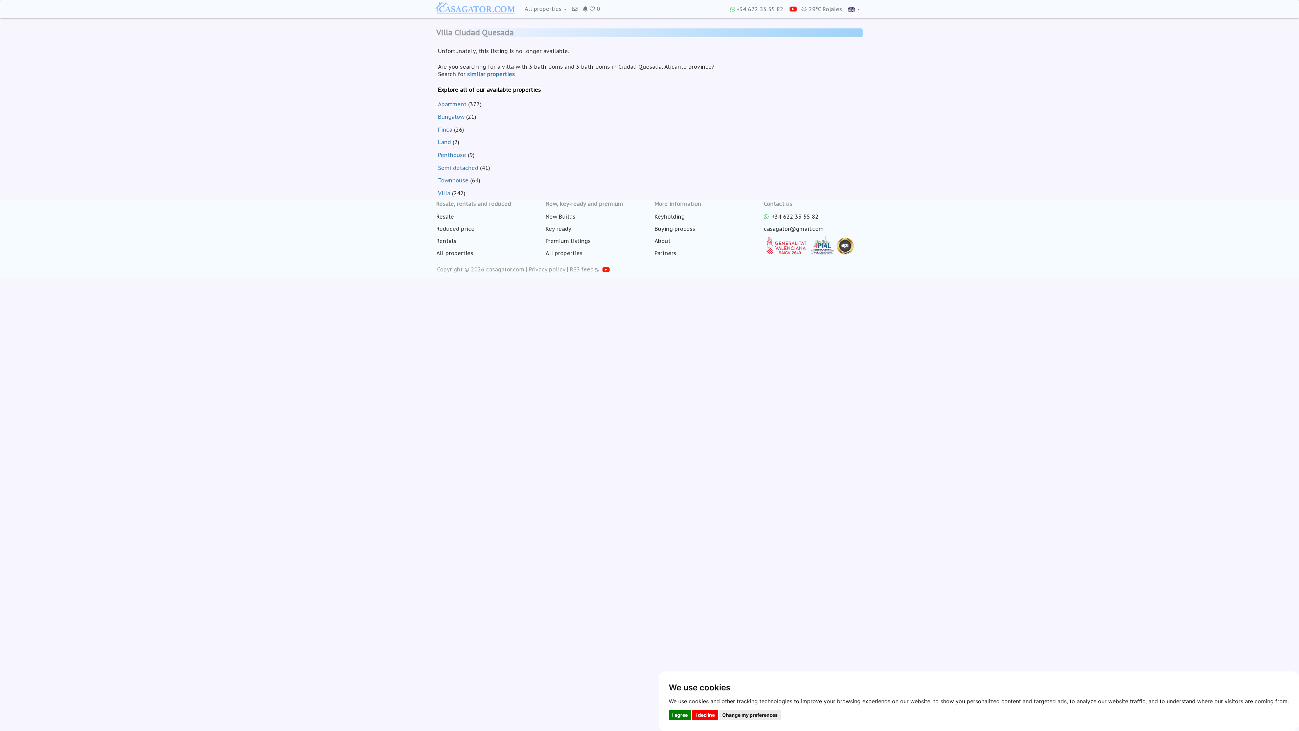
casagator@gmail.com (794, 228)
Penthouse (452, 155)
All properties (454, 253)
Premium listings (568, 241)
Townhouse (453, 180)
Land (444, 142)
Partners (665, 253)
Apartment (452, 104)
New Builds (560, 216)
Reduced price (455, 228)
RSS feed (582, 269)
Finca (445, 129)
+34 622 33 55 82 (759, 9)
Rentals (446, 241)
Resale (445, 216)
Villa (444, 193)
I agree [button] (680, 715)
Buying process (675, 228)
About (662, 241)
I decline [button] (705, 715)
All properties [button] (544, 8)
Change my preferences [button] (750, 715)
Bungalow (451, 116)
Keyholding (670, 216)
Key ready (558, 228)
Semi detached (458, 167)
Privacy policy (547, 269)
